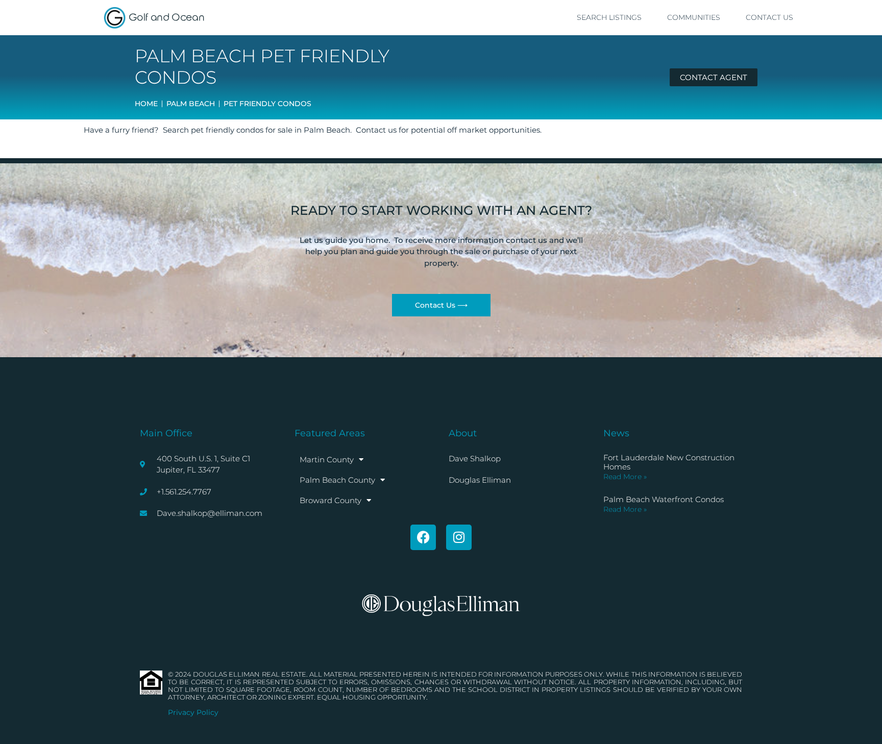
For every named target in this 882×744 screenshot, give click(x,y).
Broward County (330, 500)
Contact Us (769, 17)
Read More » (625, 476)
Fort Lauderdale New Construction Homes (668, 462)
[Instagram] (459, 537)
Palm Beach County (337, 480)
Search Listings (609, 17)
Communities (693, 17)
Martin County (327, 459)
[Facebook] (423, 537)
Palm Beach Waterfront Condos (663, 499)
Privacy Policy (193, 712)
